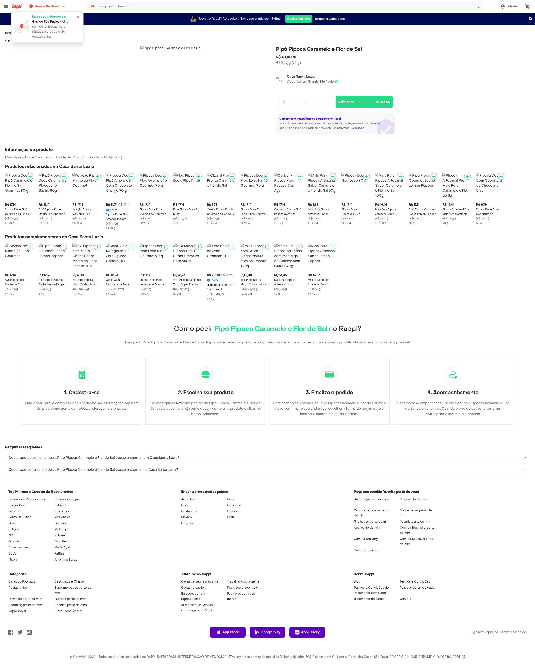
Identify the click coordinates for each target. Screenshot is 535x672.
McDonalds (62, 517)
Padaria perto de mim (415, 522)
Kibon (12, 560)
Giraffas (14, 541)
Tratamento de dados (369, 599)
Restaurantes (18, 588)
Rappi (8, 40)
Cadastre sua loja (193, 588)
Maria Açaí (62, 548)
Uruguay (187, 523)
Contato (405, 599)
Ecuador (233, 511)
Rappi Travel (17, 611)
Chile (185, 505)
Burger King (16, 505)
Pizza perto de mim (414, 499)
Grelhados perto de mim (371, 522)
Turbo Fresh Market (68, 611)
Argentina (188, 499)
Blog (357, 582)
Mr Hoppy (61, 529)
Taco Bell (60, 541)
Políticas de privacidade (417, 588)
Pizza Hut (15, 511)
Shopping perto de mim (25, 605)
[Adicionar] (30, 176)
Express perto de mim (70, 599)
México (186, 517)
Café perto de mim (367, 550)
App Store (230, 632)
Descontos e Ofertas (69, 582)
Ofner (12, 523)
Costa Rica (189, 511)
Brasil (231, 499)
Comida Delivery (366, 539)
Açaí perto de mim (367, 528)
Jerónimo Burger (66, 560)
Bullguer (14, 529)
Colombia (234, 505)
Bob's (12, 554)
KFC (11, 535)
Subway (60, 505)
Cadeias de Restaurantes (26, 499)
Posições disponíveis (242, 588)
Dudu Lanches (18, 548)
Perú (230, 517)
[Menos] (283, 102)
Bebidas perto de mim (70, 605)
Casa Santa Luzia (301, 76)
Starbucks (61, 511)
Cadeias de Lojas (66, 499)
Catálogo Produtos (21, 582)
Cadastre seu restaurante (199, 582)
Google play (270, 632)
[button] (47, 6)
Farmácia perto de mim (25, 599)
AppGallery (310, 632)
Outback (60, 523)
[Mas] (328, 102)
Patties (59, 554)
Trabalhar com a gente (243, 582)
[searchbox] (284, 6)
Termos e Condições (330, 19)
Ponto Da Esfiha (19, 517)
